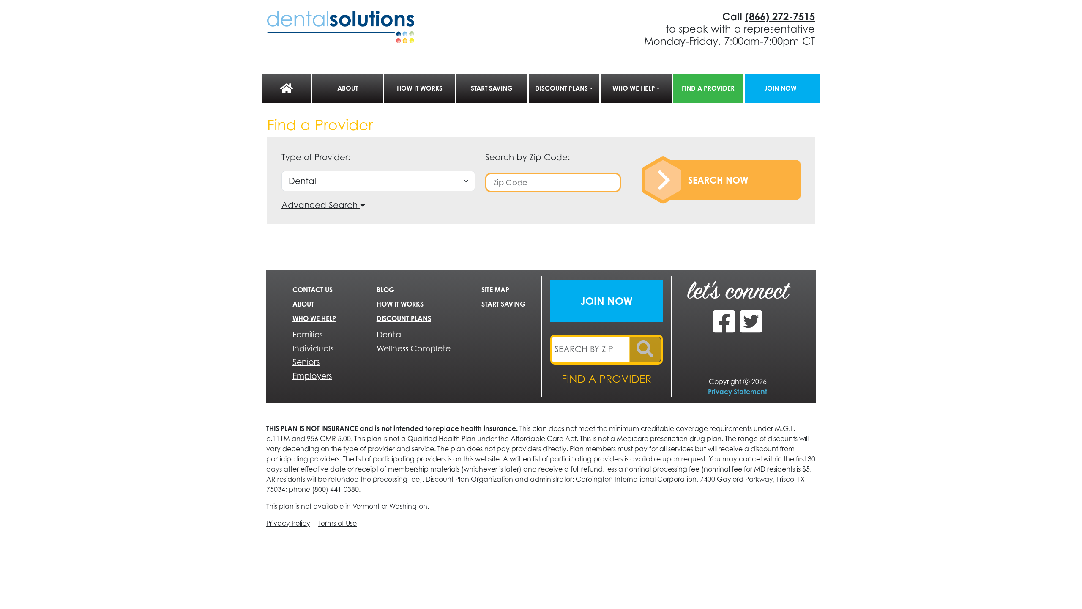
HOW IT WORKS (420, 88)
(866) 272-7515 (780, 16)
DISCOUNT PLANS (561, 88)
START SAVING (492, 88)
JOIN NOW (780, 88)
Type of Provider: (315, 157)
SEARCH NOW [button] (718, 180)
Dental (390, 334)
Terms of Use (337, 523)
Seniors (306, 362)
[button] (323, 205)
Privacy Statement (737, 391)
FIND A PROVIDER (708, 88)
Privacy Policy (288, 523)
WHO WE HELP (633, 88)
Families (307, 334)
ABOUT (347, 88)
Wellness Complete (414, 348)
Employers (312, 376)
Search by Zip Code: (527, 157)
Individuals (312, 348)
